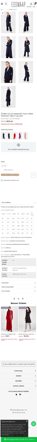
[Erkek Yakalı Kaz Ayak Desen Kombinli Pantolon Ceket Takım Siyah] (27, 319)
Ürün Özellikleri (6, 202)
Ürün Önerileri (5, 291)
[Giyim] (5, 9)
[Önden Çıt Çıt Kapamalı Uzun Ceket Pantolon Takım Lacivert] (3, 135)
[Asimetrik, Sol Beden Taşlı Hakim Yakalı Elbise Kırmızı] (9, 319)
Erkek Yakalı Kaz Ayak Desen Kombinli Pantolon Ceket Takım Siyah (27, 334)
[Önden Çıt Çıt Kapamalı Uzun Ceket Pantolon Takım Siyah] (9, 135)
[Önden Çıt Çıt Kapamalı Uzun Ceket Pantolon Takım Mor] (19, 135)
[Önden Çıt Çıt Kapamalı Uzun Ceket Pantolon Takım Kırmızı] (14, 135)
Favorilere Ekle (17, 334)
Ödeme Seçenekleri (7, 287)
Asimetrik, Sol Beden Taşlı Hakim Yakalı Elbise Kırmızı (9, 334)
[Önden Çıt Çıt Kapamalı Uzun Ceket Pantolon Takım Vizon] (25, 135)
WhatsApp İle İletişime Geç (11, 180)
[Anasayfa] (3, 9)
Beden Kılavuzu (8, 169)
